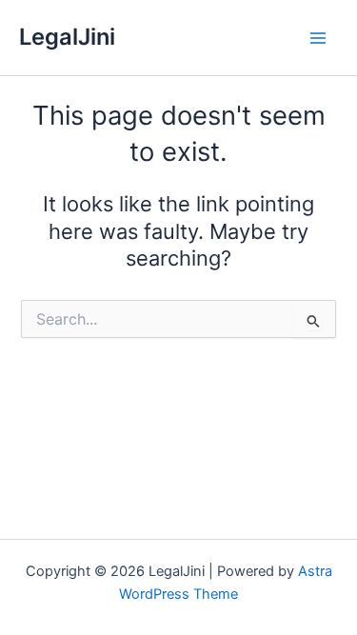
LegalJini (67, 36)
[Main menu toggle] (318, 38)
